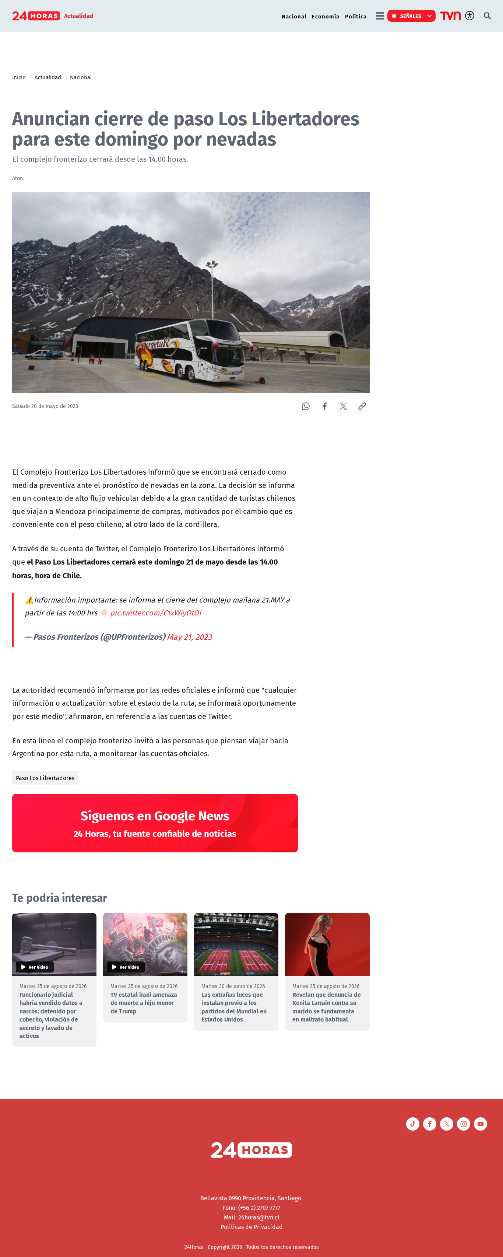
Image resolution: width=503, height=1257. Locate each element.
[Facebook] (324, 406)
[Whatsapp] (305, 406)
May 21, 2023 (189, 637)
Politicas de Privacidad (252, 1226)
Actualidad (48, 77)
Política (356, 16)
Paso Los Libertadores (45, 778)
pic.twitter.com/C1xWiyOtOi (155, 612)
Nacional (294, 16)
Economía (326, 16)
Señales (411, 16)
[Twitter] (343, 406)
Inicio (19, 77)
